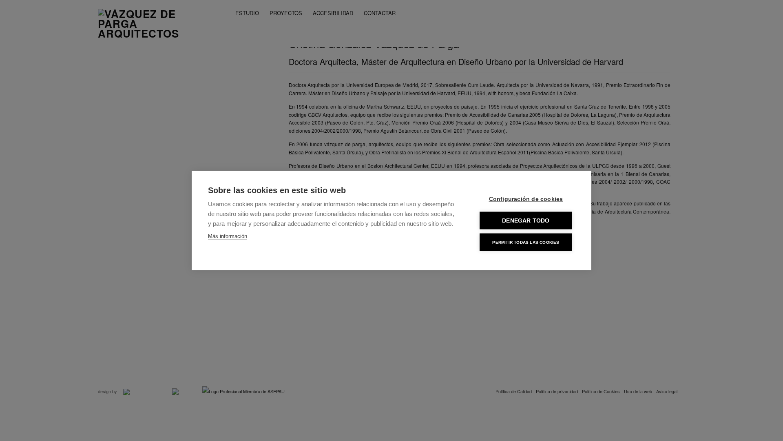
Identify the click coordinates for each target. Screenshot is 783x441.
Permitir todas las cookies (525, 242)
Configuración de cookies (526, 199)
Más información (227, 236)
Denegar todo (525, 221)
